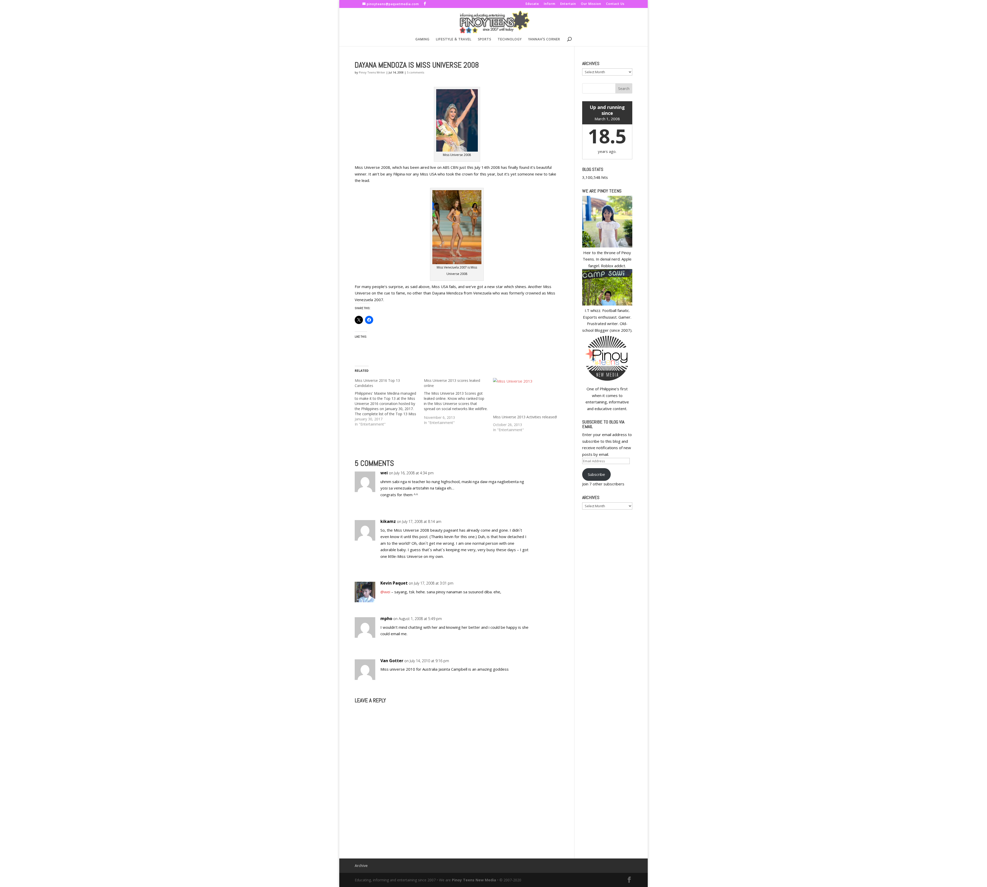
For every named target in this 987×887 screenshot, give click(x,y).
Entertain (568, 4)
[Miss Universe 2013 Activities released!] (525, 396)
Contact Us (615, 4)
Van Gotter (391, 660)
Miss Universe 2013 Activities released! (525, 416)
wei (384, 473)
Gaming (422, 39)
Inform (549, 4)
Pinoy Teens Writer (372, 72)
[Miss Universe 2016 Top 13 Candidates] (389, 402)
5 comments (415, 72)
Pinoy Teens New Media (474, 879)
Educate (532, 4)
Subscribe (596, 474)
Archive (361, 865)
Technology (510, 39)
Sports (484, 39)
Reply (546, 477)
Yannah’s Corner (544, 39)
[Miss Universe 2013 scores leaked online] (458, 401)
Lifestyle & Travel (453, 39)
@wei (385, 591)
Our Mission (591, 4)
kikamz (388, 521)
